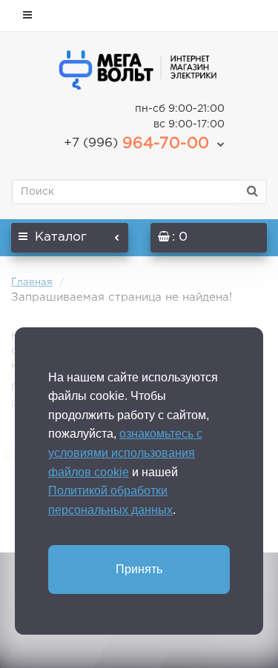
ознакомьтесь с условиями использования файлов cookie (125, 452)
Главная (32, 282)
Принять (139, 569)
